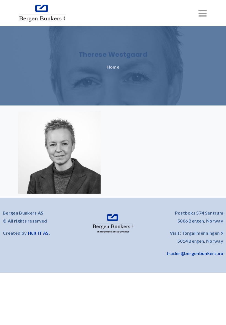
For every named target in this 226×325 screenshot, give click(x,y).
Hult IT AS (38, 232)
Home (113, 66)
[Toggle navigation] (202, 13)
